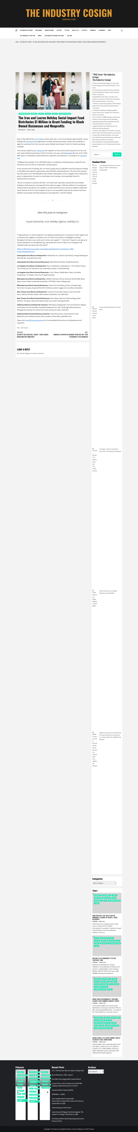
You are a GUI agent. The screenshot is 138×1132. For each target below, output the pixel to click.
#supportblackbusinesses (26, 251)
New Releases (98, 900)
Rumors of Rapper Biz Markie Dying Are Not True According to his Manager (71, 334)
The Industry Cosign (69, 13)
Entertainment (106, 895)
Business (93, 30)
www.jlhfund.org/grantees (34, 320)
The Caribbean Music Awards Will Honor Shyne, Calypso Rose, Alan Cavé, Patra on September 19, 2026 (68, 1101)
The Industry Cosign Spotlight (54, 36)
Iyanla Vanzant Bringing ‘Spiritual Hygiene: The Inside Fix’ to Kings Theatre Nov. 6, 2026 (67, 1113)
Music (40, 36)
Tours (96, 903)
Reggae (25, 1088)
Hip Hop (59, 30)
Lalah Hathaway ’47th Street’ (61, 1108)
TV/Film (66, 30)
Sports (55, 114)
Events (114, 979)
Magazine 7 (81, 1129)
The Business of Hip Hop (27, 36)
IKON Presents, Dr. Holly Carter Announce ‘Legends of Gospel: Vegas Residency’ (104, 917)
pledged (69, 153)
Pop (105, 900)
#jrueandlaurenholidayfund (49, 249)
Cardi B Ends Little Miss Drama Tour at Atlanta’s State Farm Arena (106, 1039)
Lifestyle (84, 30)
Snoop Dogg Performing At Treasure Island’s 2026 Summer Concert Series (105, 1000)
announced (29, 141)
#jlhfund (20, 249)
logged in (28, 353)
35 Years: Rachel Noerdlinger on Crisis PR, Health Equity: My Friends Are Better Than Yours (105, 85)
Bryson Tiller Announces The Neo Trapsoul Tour (104, 959)
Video (109, 30)
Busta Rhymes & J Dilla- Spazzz (62, 1075)
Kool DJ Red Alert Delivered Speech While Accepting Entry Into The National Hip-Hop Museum (106, 144)
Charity (41, 114)
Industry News (49, 30)
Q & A (19, 1088)
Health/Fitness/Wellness (24, 1072)
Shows (96, 943)
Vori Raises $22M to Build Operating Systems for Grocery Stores (68, 1120)
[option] (21, 1095)
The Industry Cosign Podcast (23, 1101)
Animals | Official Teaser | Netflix (62, 1090)
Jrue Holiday (39, 139)
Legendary (102, 30)
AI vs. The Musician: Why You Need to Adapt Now (68, 1071)
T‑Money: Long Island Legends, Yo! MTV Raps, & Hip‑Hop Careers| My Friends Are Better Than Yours (106, 106)
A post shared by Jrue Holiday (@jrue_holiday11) (52, 221)
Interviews (38, 30)
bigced (23, 130)
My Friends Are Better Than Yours (23, 1081)
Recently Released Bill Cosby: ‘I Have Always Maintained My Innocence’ (32, 334)
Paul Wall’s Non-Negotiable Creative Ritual (66, 1079)
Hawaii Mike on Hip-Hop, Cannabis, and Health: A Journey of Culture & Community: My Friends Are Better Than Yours (106, 99)
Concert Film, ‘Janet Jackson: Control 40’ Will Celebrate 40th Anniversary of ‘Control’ (67, 1084)
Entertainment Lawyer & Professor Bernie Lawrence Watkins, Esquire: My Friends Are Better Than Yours (105, 92)
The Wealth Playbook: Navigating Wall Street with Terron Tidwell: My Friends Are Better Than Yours (105, 112)
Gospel (114, 895)
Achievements (98, 1017)
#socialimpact (64, 249)
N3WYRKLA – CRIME (58, 1094)
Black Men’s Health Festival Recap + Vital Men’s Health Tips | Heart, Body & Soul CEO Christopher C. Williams (33, 1101)
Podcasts (20, 1085)
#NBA (72, 249)
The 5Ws (69, 36)
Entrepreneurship (24, 114)
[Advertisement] (69, 57)
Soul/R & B (75, 30)
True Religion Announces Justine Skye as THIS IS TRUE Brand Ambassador (109, 167)
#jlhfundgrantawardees (31, 249)
